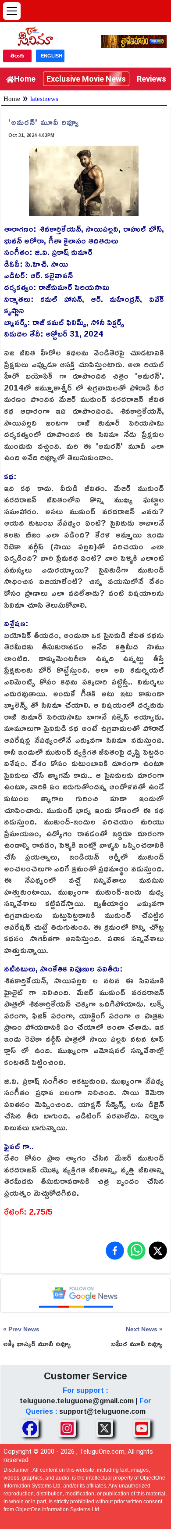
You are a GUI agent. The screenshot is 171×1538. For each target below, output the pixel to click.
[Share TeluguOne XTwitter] (104, 1428)
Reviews (151, 78)
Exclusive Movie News (86, 78)
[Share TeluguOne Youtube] (141, 1428)
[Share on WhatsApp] (136, 1251)
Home (25, 78)
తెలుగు (17, 55)
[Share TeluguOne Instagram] (67, 1428)
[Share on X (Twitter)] (158, 1251)
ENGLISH (51, 55)
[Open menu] (12, 11)
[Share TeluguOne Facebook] (30, 1428)
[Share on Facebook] (115, 1251)
